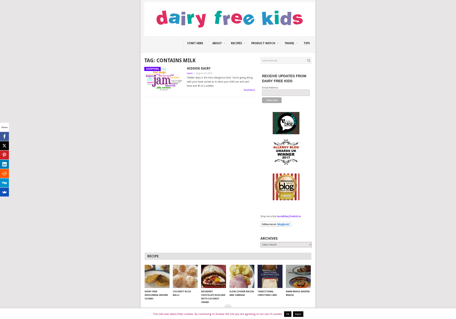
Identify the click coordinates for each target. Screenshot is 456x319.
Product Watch (263, 43)
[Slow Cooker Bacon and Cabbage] (241, 276)
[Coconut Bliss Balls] (185, 276)
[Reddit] (4, 173)
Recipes (236, 43)
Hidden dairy (199, 68)
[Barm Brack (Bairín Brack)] (298, 276)
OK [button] (287, 314)
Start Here (195, 43)
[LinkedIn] (4, 164)
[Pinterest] (4, 154)
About (217, 43)
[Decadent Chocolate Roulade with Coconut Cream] (213, 276)
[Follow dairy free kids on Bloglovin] (275, 225)
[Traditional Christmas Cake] (270, 276)
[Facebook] (4, 136)
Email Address (270, 87)
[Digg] (4, 182)
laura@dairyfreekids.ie (289, 216)
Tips (307, 43)
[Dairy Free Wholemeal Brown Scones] (157, 276)
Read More (249, 90)
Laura (190, 73)
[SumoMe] (4, 192)
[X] (4, 145)
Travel (289, 43)
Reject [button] (298, 314)
